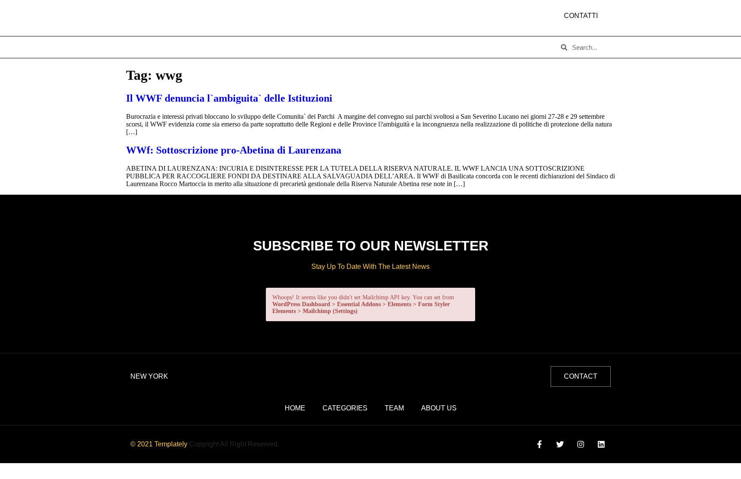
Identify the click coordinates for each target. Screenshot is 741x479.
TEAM (283, 47)
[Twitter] (560, 444)
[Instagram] (581, 444)
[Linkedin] (601, 444)
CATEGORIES (237, 47)
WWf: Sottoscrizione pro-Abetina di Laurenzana (233, 150)
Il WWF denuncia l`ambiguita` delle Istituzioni (229, 98)
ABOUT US (185, 47)
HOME (144, 47)
